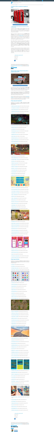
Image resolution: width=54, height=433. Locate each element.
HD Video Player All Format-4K (15, 341)
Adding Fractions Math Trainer (15, 226)
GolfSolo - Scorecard (14, 296)
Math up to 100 (13, 175)
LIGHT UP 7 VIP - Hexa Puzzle (15, 187)
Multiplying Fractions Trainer (15, 134)
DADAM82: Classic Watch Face (15, 352)
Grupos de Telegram (33, 0)
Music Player (13, 161)
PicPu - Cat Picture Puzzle (15, 355)
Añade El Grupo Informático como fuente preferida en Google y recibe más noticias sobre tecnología (20, 24)
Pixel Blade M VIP (14, 221)
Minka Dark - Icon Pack (14, 168)
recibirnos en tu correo (19, 424)
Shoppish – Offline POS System (15, 139)
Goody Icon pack (14, 164)
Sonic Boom (13, 264)
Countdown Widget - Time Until (15, 159)
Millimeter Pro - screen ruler (15, 350)
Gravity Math (13, 379)
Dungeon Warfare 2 (14, 323)
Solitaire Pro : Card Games (15, 166)
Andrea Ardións (12, 8)
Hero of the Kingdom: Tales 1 (15, 298)
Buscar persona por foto (27, 1)
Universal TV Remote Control (15, 257)
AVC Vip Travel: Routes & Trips (15, 189)
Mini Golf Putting (14, 343)
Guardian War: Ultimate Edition (15, 111)
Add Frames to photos (14, 127)
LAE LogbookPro (14, 132)
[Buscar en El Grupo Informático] (42, 0)
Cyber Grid (13, 293)
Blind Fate (13, 235)
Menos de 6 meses (16, 56)
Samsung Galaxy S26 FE (24, 0)
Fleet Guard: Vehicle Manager (15, 314)
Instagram (12, 424)
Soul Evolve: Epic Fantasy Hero (15, 143)
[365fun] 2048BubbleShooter (15, 157)
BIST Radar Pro (13, 266)
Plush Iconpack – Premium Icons (15, 269)
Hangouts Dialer (21, 35)
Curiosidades (12, 68)
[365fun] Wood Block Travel (15, 233)
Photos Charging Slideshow (15, 141)
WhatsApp (14, 424)
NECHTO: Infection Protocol (15, 252)
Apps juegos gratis (20, 0)
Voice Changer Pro (14, 401)
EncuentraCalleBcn (14, 171)
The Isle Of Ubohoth (14, 399)
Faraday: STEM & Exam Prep (15, 109)
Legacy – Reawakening (14, 194)
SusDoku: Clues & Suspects (15, 230)
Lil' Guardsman (13, 129)
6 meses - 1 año (16, 57)
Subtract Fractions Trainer (15, 203)
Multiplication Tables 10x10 (15, 250)
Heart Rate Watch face (14, 291)
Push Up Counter (14, 173)
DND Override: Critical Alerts (15, 125)
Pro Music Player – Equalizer (15, 316)
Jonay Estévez (15, 429)
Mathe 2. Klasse (13, 136)
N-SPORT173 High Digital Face (15, 384)
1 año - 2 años (16, 58)
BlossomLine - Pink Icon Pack (15, 201)
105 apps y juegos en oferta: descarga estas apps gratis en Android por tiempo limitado (20, 26)
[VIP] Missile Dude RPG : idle (15, 208)
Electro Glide (13, 348)
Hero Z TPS (13, 404)
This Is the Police (14, 377)
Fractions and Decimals (14, 284)
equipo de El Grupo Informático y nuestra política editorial (16, 65)
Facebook (27, 65)
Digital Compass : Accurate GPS (15, 223)
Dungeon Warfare (14, 289)
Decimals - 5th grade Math (15, 311)
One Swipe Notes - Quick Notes (15, 107)
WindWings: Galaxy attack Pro (15, 370)
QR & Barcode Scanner (14, 228)
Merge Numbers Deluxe (14, 372)
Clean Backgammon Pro (14, 408)
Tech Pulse (13, 282)
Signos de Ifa (13, 196)
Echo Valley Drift (14, 325)
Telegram (16, 424)
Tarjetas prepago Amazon (29, 0)
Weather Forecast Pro (14, 406)
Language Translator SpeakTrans (16, 357)
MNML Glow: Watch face (15, 318)
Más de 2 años (16, 59)
